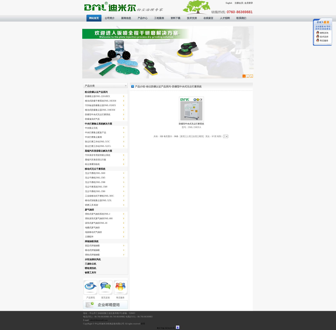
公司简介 (110, 18)
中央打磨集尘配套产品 (95, 132)
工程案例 (159, 18)
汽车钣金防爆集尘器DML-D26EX (100, 105)
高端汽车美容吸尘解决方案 (98, 151)
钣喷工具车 (90, 272)
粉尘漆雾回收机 (92, 164)
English (229, 3)
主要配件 (89, 236)
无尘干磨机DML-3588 (95, 182)
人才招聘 (225, 18)
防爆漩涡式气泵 (92, 119)
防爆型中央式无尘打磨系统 (97, 114)
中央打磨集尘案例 (93, 137)
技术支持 (192, 18)
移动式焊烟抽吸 (92, 250)
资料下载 (175, 18)
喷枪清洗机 (90, 268)
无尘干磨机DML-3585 (95, 177)
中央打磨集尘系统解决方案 (98, 123)
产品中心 (143, 18)
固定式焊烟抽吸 (92, 245)
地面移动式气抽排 (93, 232)
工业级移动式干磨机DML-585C (99, 196)
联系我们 (241, 18)
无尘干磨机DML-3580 (95, 191)
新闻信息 (126, 18)
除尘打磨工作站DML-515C (97, 141)
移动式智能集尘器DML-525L (98, 200)
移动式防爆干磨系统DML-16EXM (100, 101)
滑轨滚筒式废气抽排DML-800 (99, 218)
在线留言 (208, 18)
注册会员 (239, 3)
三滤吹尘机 (90, 263)
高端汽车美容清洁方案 (95, 159)
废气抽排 (89, 209)
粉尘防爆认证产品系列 (96, 92)
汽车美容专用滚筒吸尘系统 (97, 155)
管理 (143, 323)
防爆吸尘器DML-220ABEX (97, 96)
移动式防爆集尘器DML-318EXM (100, 110)
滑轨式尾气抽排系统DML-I (97, 214)
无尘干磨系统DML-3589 (96, 187)
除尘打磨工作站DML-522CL (98, 146)
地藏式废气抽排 (92, 227)
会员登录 (248, 3)
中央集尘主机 (91, 128)
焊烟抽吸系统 (92, 241)
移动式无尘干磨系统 (95, 169)
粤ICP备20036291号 (166, 328)
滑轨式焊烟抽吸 (92, 254)
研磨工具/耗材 (91, 205)
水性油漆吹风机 (93, 259)
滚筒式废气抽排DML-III (96, 223)
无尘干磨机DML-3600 (95, 173)
